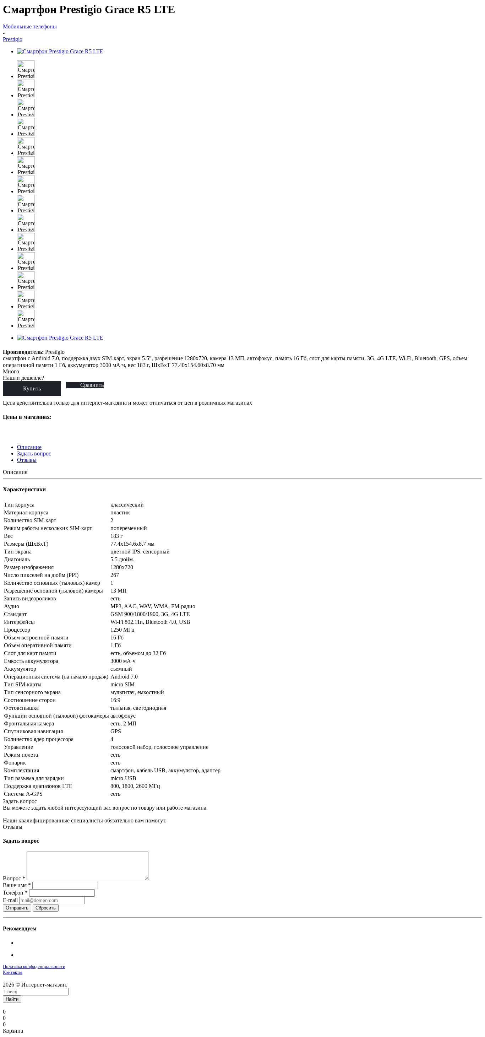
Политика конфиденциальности (34, 966)
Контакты (12, 972)
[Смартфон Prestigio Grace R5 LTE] (60, 51)
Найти (12, 999)
